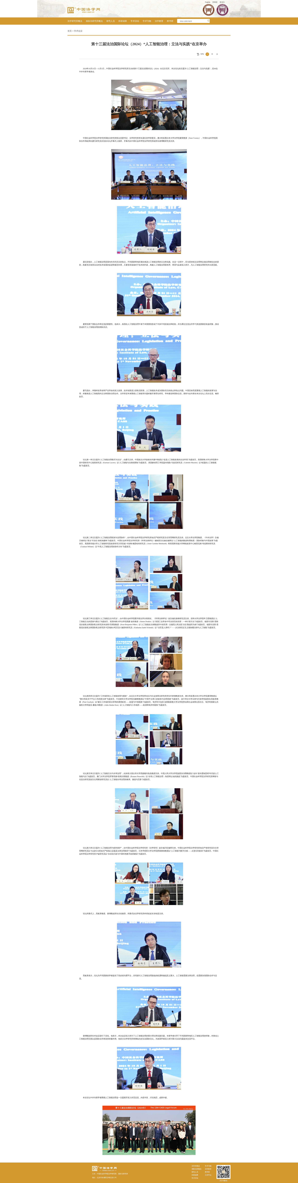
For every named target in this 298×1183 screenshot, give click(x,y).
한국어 (222, 2)
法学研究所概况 (75, 21)
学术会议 (78, 31)
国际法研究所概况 (94, 21)
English (207, 2)
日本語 (214, 2)
